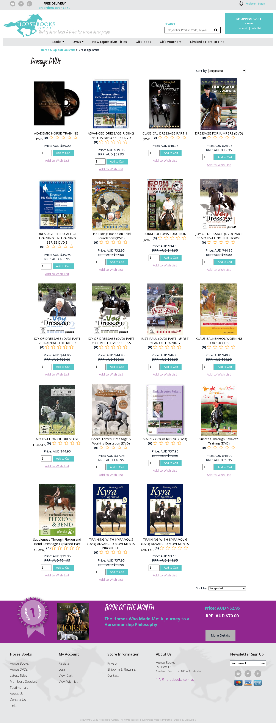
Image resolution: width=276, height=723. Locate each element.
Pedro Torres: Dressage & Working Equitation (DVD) (111, 441)
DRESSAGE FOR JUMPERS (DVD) (219, 133)
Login (261, 3)
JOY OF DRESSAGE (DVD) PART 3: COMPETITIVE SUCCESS (111, 340)
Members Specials (23, 681)
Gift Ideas (143, 41)
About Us (17, 693)
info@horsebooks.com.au (175, 679)
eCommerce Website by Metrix (157, 719)
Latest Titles (18, 675)
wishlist (256, 28)
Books (56, 41)
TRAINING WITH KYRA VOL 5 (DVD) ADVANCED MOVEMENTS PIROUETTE (111, 543)
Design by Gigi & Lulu (185, 719)
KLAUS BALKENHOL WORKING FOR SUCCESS (219, 340)
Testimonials (19, 687)
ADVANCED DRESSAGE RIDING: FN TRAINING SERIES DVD (111, 135)
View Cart (65, 675)
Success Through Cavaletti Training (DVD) (218, 441)
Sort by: (201, 70)
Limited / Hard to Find (207, 41)
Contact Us (18, 699)
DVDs (77, 41)
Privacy (112, 663)
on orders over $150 (55, 7)
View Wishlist (68, 681)
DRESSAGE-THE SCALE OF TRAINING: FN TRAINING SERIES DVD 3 (57, 238)
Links (13, 705)
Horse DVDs (19, 669)
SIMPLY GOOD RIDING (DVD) (165, 439)
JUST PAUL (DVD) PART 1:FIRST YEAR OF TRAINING (165, 340)
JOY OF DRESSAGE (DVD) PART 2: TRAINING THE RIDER (57, 340)
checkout (242, 28)
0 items (249, 23)
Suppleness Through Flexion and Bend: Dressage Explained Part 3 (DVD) (57, 544)
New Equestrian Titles (109, 41)
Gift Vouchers (171, 41)
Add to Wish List (57, 160)
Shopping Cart (249, 18)
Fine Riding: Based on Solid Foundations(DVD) (111, 236)
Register (251, 3)
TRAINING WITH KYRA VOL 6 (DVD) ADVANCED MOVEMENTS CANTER (165, 544)
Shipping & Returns (121, 669)
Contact (113, 675)
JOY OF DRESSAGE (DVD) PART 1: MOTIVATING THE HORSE (219, 236)
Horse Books (19, 663)
